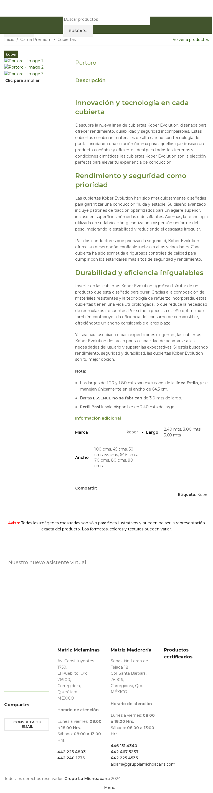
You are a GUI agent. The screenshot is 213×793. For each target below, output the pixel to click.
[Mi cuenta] (155, 25)
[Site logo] (106, 8)
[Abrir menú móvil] (58, 25)
